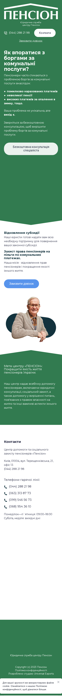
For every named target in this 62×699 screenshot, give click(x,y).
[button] (45, 33)
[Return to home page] (31, 646)
